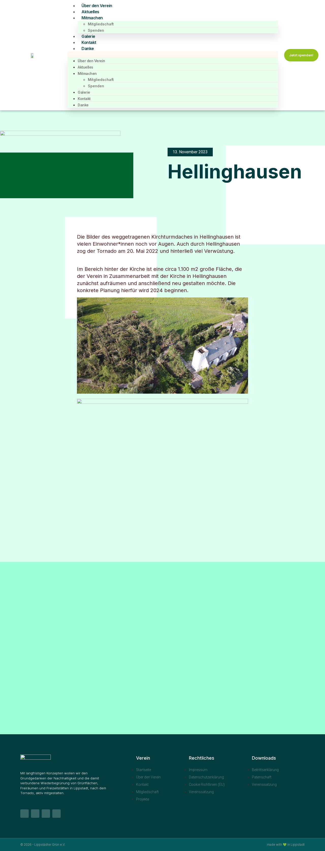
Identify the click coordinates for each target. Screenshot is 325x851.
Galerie (88, 36)
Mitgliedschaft (101, 24)
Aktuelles (90, 11)
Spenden (96, 30)
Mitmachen (92, 17)
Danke (88, 48)
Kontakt (89, 42)
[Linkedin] (35, 813)
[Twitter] (56, 813)
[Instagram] (46, 813)
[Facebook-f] (24, 813)
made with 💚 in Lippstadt (286, 844)
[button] (173, 55)
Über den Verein (97, 5)
